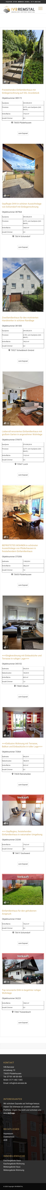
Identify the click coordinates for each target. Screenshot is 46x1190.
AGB (5, 1140)
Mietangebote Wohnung (13, 1170)
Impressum (8, 1133)
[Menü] (39, 8)
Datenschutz (8, 1137)
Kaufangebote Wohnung (14, 1164)
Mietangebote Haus (11, 1167)
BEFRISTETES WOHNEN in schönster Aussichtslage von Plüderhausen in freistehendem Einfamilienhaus (20, 548)
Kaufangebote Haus (12, 1160)
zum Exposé (23, 133)
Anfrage (11, 1113)
